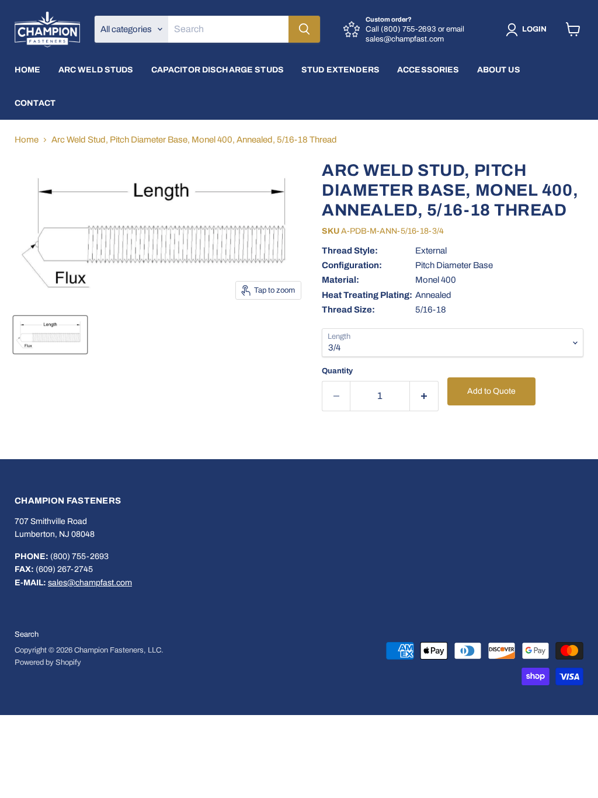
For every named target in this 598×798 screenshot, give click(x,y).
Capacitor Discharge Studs (217, 69)
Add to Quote (491, 391)
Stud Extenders (340, 69)
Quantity (337, 370)
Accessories (428, 69)
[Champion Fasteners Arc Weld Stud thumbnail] (50, 334)
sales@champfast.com (90, 582)
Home (28, 69)
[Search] (304, 29)
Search (27, 634)
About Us (498, 69)
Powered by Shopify (48, 662)
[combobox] (228, 29)
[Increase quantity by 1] (424, 396)
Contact (35, 103)
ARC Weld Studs (96, 69)
